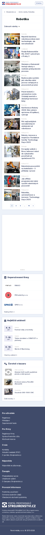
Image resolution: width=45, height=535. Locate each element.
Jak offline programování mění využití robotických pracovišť (29, 182)
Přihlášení (6, 420)
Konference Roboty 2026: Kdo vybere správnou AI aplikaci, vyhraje (30, 111)
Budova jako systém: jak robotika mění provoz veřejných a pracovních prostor (30, 81)
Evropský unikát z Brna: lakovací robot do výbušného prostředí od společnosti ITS (30, 153)
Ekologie (24, 75)
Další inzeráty (8, 399)
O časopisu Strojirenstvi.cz (12, 481)
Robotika (24, 34)
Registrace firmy (8, 434)
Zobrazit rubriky (11, 26)
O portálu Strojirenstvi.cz (11, 455)
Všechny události (10, 355)
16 (29, 206)
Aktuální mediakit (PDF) (11, 452)
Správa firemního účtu (11, 436)
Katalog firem (8, 312)
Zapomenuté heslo (9, 423)
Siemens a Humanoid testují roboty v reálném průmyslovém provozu (30, 67)
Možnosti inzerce (8, 439)
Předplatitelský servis (10, 476)
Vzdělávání (24, 49)
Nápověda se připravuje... (12, 465)
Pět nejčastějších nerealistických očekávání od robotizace (28, 125)
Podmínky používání (10, 492)
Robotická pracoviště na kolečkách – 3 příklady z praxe (30, 168)
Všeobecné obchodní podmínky (14, 497)
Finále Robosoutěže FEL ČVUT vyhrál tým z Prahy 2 (30, 54)
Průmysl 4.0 (24, 61)
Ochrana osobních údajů (11, 495)
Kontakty (5, 450)
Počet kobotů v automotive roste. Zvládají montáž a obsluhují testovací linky (29, 96)
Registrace (6, 418)
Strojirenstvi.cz (11, 12)
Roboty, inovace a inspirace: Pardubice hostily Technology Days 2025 (30, 138)
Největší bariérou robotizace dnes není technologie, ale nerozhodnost (30, 40)
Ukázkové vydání (8, 479)
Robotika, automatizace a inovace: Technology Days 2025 (30, 196)
